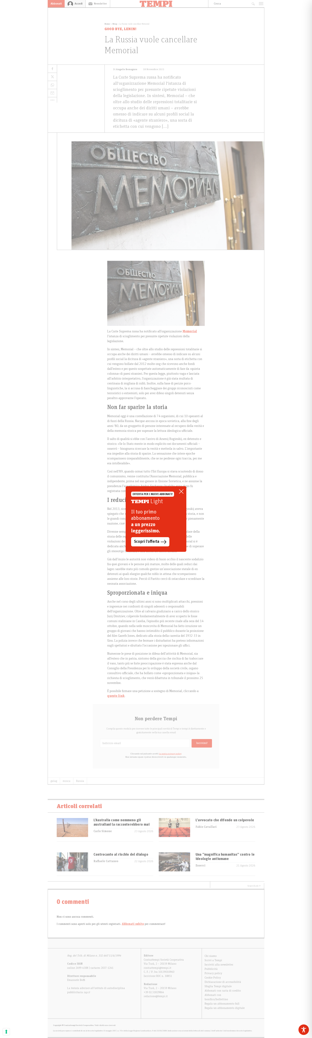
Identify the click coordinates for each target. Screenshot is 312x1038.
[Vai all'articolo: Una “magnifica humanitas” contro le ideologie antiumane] (174, 864)
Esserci (200, 865)
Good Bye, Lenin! (120, 29)
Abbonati (56, 3)
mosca (66, 781)
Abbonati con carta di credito (223, 990)
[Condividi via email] (52, 93)
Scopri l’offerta (146, 542)
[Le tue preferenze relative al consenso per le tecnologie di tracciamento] (6, 1031)
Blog (114, 24)
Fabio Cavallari (206, 826)
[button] (52, 100)
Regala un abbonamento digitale (225, 1008)
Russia (80, 781)
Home (107, 24)
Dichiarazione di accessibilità (223, 982)
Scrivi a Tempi (213, 960)
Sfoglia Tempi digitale (218, 986)
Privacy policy (213, 973)
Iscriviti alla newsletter (219, 964)
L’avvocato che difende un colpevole (225, 820)
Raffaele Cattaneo (106, 861)
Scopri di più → (254, 886)
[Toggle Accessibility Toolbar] (303, 1029)
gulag (54, 781)
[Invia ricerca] (253, 3)
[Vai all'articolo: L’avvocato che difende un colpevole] (174, 829)
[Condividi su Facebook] (52, 69)
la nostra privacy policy (170, 754)
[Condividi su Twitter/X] (52, 77)
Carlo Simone (103, 831)
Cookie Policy (213, 977)
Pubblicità (211, 969)
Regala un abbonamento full (222, 1003)
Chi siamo (211, 955)
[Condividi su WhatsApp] (52, 85)
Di (125, 69)
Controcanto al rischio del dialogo (121, 854)
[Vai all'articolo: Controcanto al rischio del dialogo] (72, 864)
